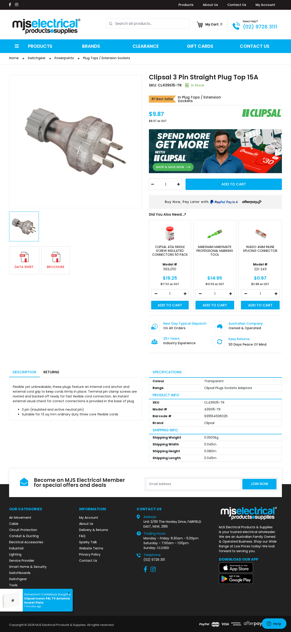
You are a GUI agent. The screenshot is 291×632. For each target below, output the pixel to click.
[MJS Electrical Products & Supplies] (47, 26)
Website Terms (91, 548)
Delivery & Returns (93, 530)
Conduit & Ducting (24, 536)
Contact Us (236, 5)
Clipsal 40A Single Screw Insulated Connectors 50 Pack (170, 250)
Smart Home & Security (28, 566)
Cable (13, 523)
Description (24, 372)
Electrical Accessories (26, 542)
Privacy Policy (89, 554)
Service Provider (21, 560)
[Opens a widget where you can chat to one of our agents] (273, 624)
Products (185, 5)
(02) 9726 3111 (260, 26)
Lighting (15, 554)
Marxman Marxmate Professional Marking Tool (214, 250)
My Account (265, 5)
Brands (91, 46)
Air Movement (20, 517)
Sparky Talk (88, 542)
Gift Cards (200, 46)
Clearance (146, 46)
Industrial (16, 548)
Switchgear (18, 579)
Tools (13, 585)
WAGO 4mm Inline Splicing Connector (260, 249)
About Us (210, 5)
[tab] (24, 372)
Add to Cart (233, 184)
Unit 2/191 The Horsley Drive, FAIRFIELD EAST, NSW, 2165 (172, 524)
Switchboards (19, 573)
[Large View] (75, 141)
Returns (51, 372)
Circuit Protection (23, 530)
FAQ (82, 536)
